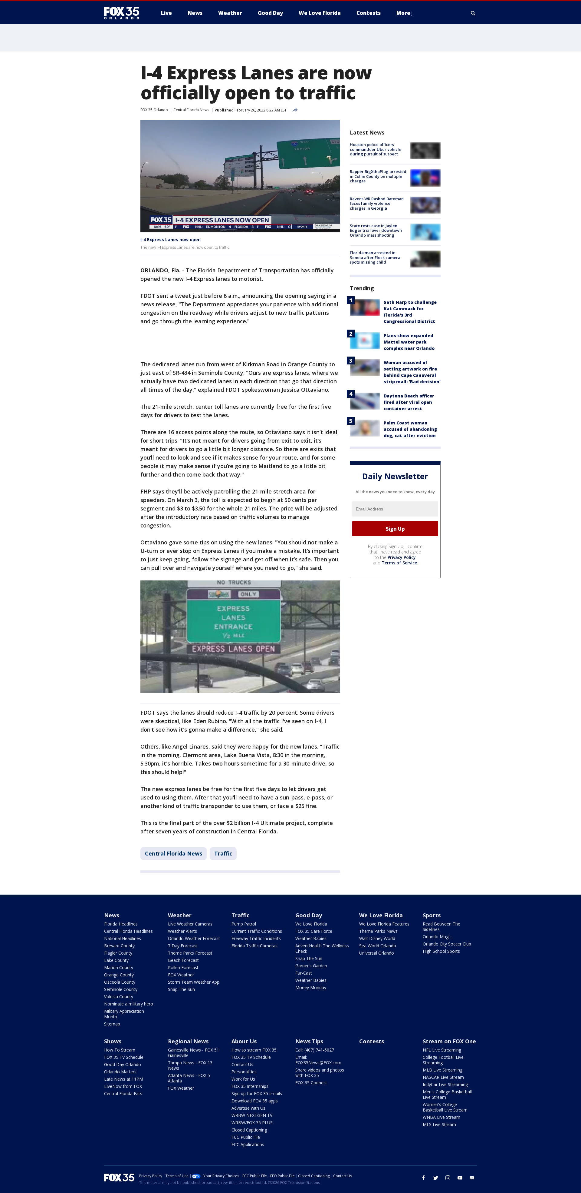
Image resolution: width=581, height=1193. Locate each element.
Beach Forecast (183, 960)
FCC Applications (247, 1144)
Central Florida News (191, 109)
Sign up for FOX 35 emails (256, 1093)
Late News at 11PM (123, 1079)
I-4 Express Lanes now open (170, 239)
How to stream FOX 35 (254, 1050)
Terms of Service (399, 563)
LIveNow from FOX (123, 1086)
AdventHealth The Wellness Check (322, 948)
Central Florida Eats (123, 1093)
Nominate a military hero (128, 1004)
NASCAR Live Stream (443, 1077)
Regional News (188, 1041)
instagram (448, 1178)
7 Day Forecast (183, 946)
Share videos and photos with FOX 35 (319, 1072)
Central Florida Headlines (128, 931)
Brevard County (119, 946)
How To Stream (119, 1050)
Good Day (308, 915)
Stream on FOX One (449, 1041)
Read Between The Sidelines (441, 926)
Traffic (223, 853)
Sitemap (112, 1024)
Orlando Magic (437, 936)
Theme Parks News (378, 931)
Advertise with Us (248, 1108)
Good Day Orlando (122, 1064)
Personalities (244, 1072)
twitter (436, 1178)
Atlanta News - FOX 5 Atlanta (189, 1078)
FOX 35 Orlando (154, 109)
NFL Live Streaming (442, 1050)
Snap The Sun (181, 989)
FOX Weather (181, 975)
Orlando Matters (120, 1072)
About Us (244, 1041)
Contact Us (242, 1064)
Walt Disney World (377, 938)
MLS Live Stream (439, 1124)
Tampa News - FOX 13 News (190, 1065)
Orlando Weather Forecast (194, 938)
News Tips (309, 1041)
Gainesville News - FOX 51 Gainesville (193, 1052)
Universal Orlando (376, 953)
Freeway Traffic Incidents (256, 938)
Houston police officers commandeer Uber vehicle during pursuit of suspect (375, 149)
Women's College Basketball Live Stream (445, 1107)
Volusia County (118, 996)
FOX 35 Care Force (313, 931)
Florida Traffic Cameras (254, 946)
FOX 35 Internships (249, 1086)
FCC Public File (245, 1137)
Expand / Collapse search (473, 13)
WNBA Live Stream (441, 1117)
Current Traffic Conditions (256, 931)
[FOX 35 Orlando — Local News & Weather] (124, 13)
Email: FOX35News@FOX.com (318, 1059)
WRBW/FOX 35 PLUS (252, 1122)
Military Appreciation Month (124, 1013)
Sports (432, 915)
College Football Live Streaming (443, 1059)
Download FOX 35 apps (254, 1101)
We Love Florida (311, 924)
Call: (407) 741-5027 (314, 1050)
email (472, 1178)
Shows (112, 1041)
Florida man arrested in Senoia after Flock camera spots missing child (375, 257)
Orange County (119, 975)
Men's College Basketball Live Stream (447, 1094)
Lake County (116, 960)
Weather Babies (311, 938)
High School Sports (441, 951)
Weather (180, 915)
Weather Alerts (182, 931)
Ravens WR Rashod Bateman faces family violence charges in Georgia (377, 203)
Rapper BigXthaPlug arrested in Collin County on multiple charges (378, 176)
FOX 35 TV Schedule (123, 1057)
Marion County (118, 967)
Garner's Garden (311, 966)
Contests (371, 1041)
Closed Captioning (249, 1130)
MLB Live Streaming (442, 1070)
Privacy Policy (402, 557)
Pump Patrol (243, 924)
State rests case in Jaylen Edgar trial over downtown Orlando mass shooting (376, 230)
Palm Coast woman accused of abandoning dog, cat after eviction (410, 429)
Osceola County (119, 982)
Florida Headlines (121, 924)
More (403, 12)
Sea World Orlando (377, 946)
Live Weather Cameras (190, 924)
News (111, 915)
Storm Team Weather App (193, 982)
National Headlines (122, 938)
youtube (460, 1178)
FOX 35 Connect (311, 1082)
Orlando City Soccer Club (447, 944)
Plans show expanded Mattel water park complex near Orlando (409, 342)
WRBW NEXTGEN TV (251, 1115)
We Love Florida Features (384, 924)
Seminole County (120, 989)
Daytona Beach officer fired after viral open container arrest (409, 402)
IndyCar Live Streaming (445, 1084)
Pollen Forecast (183, 967)
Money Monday (310, 987)
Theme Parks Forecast (190, 953)
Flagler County (118, 953)
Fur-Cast (303, 973)
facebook (423, 1178)
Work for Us (243, 1079)
